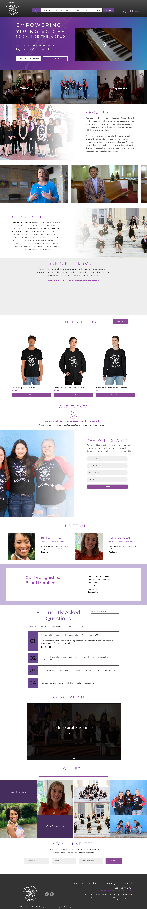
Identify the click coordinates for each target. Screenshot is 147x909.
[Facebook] (52, 894)
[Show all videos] (74, 758)
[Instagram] (47, 894)
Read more (113, 552)
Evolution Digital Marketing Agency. (63, 907)
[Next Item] (143, 809)
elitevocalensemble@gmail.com (116, 890)
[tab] (33, 626)
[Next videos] (144, 184)
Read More (45, 552)
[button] (124, 11)
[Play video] (103, 44)
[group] (73, 365)
